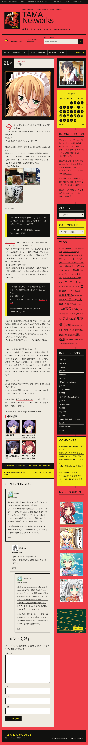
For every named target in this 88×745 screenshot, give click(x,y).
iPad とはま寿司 (64, 472)
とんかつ (66, 259)
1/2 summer (65, 248)
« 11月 (61, 124)
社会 (75, 330)
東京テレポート (71, 313)
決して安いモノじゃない (23, 274)
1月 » (82, 124)
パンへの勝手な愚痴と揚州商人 (68, 446)
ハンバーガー (70, 281)
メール (7, 697)
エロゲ (32, 52)
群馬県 (71, 335)
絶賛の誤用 (62, 374)
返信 (9, 538)
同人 (25, 52)
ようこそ (6, 52)
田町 (64, 330)
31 (75, 120)
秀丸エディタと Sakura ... (67, 382)
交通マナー (77, 295)
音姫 (15, 340)
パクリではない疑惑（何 (66, 479)
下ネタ (74, 290)
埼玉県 (71, 309)
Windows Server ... (65, 404)
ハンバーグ (63, 286)
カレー (72, 270)
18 (79, 112)
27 (61, 120)
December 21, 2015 (17, 233)
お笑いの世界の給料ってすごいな (69, 419)
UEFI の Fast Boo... (65, 427)
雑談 (23, 61)
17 (75, 112)
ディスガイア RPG (72, 278)
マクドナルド (74, 286)
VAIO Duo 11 (10, 242)
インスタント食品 (70, 263)
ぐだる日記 (16, 52)
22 (68, 116)
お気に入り (42, 52)
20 (61, 116)
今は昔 (62, 52)
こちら (68, 174)
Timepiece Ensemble (71, 252)
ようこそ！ (62, 359)
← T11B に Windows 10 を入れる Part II (14, 473)
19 (82, 112)
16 (71, 112)
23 (71, 116)
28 (64, 120)
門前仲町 (35, 465)
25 (79, 116)
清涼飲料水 (77, 325)
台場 (71, 299)
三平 (39, 125)
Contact (62, 367)
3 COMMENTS (47, 465)
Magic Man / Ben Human (31, 412)
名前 (6, 686)
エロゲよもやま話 (64, 389)
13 (61, 112)
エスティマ (74, 266)
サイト (7, 707)
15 (68, 112)
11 (78, 107)
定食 (30, 465)
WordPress (73, 255)
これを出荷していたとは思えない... (70, 397)
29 (68, 120)
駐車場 (73, 343)
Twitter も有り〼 (65, 196)
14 (64, 112)
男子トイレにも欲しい (24, 399)
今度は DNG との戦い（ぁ (67, 459)
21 (64, 116)
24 (75, 116)
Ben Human (11, 465)
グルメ (18, 61)
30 (71, 120)
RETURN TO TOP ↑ (77, 738)
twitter (64, 255)
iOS (74, 248)
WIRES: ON (80, 52)
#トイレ (42, 299)
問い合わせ (52, 52)
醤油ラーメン (71, 339)
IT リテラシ (62, 412)
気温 (69, 318)
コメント (9, 653)
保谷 (62, 300)
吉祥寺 (69, 304)
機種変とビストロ (64, 453)
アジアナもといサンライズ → (42, 472)
